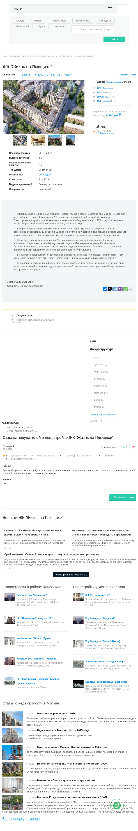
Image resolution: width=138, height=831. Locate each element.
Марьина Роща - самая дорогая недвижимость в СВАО (72, 797)
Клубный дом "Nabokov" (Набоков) (37, 658)
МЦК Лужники (103, 101)
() (125, 447)
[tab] (93, 341)
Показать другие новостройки (103, 414)
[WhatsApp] (125, 289)
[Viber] (120, 289)
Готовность (82, 20)
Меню (18, 9)
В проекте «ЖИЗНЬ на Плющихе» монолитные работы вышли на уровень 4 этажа (33, 532)
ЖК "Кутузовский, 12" (97, 595)
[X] (110, 289)
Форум (68, 75)
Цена (42, 26)
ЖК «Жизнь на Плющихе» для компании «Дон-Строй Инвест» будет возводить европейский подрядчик (101, 534)
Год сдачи (105, 20)
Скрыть (93, 421)
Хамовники (108, 88)
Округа (20, 20)
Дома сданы (45, 174)
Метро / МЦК (59, 20)
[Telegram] (115, 289)
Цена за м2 (22, 26)
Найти (114, 39)
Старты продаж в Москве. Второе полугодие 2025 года (72, 747)
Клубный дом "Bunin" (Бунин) (34, 638)
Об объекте (9, 75)
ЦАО (99, 88)
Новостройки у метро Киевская (99, 586)
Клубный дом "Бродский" (32, 595)
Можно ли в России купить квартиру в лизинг (66, 780)
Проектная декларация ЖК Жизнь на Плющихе (33, 321)
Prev (10, 140)
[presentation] (93, 341)
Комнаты (60, 26)
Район (38, 20)
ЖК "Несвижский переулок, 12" (35, 618)
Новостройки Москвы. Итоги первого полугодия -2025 (72, 763)
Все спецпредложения (21, 818)
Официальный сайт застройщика (25, 286)
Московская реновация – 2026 (56, 713)
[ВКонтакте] (105, 289)
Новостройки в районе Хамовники (32, 586)
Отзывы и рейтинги (47, 75)
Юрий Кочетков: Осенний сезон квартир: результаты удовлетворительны (51, 554)
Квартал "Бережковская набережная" (107, 681)
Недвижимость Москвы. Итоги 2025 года (63, 730)
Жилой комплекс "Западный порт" (105, 661)
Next (77, 140)
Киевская (101, 92)
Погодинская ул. (114, 82)
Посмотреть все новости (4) (70, 574)
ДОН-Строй (112, 115)
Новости (25, 75)
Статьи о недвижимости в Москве (31, 703)
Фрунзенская (103, 97)
